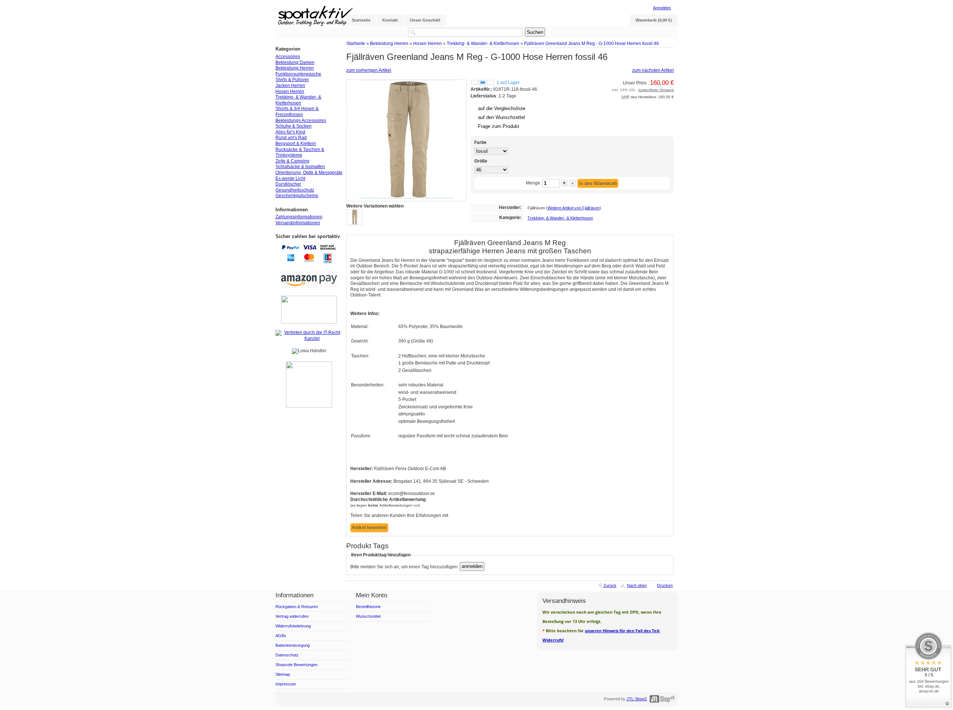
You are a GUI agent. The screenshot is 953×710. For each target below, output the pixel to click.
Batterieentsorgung (292, 645)
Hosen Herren (427, 43)
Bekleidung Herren (389, 43)
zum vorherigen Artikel (368, 70)
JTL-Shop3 (637, 699)
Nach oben (637, 585)
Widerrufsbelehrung (293, 626)
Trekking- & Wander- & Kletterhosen (483, 43)
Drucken (665, 585)
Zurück (609, 585)
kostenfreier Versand (656, 90)
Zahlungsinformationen (298, 216)
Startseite (355, 43)
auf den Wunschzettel (501, 117)
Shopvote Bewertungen (296, 664)
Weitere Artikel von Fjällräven (574, 208)
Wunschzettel (368, 616)
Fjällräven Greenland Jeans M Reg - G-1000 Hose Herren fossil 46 (591, 43)
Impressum (285, 684)
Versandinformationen (297, 222)
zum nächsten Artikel (653, 70)
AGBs (280, 635)
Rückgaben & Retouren (296, 606)
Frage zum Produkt (498, 126)
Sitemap (282, 674)
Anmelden (662, 8)
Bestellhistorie (368, 606)
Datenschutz (287, 655)
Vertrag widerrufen (292, 616)
